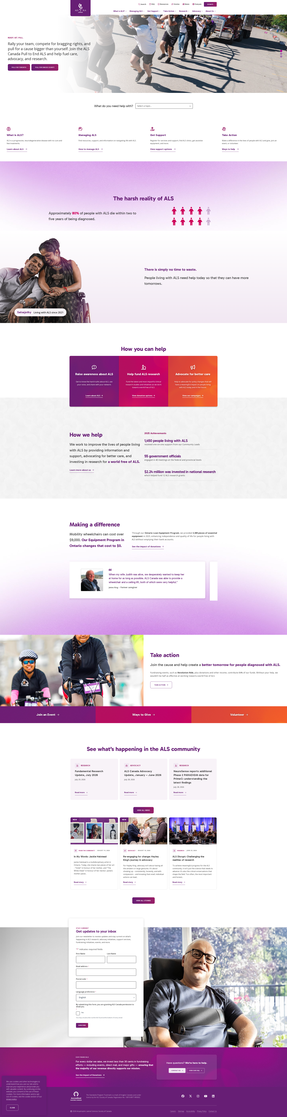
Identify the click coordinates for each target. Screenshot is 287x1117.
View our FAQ (194, 1070)
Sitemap (181, 1111)
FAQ (153, 4)
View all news (143, 810)
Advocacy (196, 11)
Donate (210, 4)
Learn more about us (80, 470)
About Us (210, 11)
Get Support (152, 11)
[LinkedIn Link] (213, 1096)
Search (143, 4)
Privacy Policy (201, 1111)
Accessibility (190, 1111)
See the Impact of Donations (89, 1075)
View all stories (143, 900)
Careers (173, 1111)
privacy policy (11, 1099)
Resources (164, 4)
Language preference (86, 992)
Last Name (111, 954)
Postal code (81, 979)
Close (12, 1108)
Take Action (168, 11)
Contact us (175, 1070)
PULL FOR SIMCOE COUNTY (44, 67)
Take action (159, 685)
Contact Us (213, 1111)
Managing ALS (136, 11)
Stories (176, 4)
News (187, 4)
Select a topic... (144, 106)
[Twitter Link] (190, 1096)
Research (183, 11)
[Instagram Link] (198, 1096)
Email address (82, 966)
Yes (82, 1012)
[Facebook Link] (183, 1096)
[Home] (80, 8)
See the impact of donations (146, 546)
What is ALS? (119, 11)
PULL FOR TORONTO (19, 67)
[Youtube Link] (205, 1096)
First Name (80, 954)
